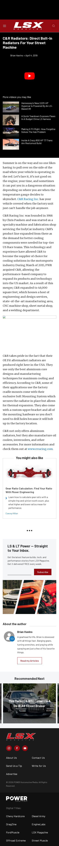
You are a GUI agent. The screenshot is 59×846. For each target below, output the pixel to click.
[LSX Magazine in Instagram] (9, 748)
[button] (29, 76)
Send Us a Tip (14, 765)
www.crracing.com (40, 449)
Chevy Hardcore (15, 816)
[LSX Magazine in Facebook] (17, 748)
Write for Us (39, 765)
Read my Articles (29, 660)
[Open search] (53, 26)
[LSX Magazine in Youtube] (25, 748)
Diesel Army (38, 816)
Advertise (11, 774)
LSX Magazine (40, 832)
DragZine (11, 824)
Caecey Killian (12, 513)
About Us (11, 757)
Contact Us (38, 757)
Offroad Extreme (16, 840)
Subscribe (42, 572)
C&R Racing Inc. (28, 199)
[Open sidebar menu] (4, 26)
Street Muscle (40, 840)
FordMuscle (12, 832)
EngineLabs (38, 824)
